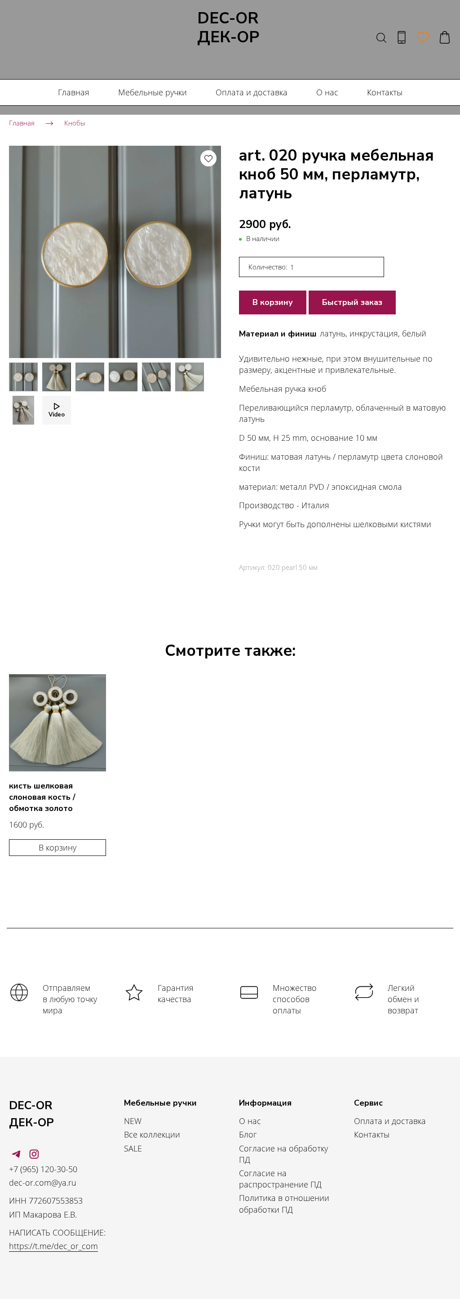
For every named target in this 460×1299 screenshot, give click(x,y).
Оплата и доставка (252, 92)
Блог (248, 1134)
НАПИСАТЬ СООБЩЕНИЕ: (57, 1232)
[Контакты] (401, 37)
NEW (133, 1120)
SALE (133, 1148)
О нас (327, 92)
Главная (73, 92)
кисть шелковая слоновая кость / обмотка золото (42, 797)
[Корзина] (444, 37)
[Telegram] (16, 1154)
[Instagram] (34, 1154)
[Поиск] (381, 37)
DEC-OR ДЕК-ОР (228, 28)
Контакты (384, 92)
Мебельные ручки (152, 92)
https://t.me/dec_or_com (53, 1246)
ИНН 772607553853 (46, 1200)
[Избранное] (423, 37)
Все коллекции (152, 1134)
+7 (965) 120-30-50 (43, 1169)
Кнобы (74, 122)
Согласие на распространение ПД (280, 1179)
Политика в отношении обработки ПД (284, 1203)
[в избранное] (208, 158)
